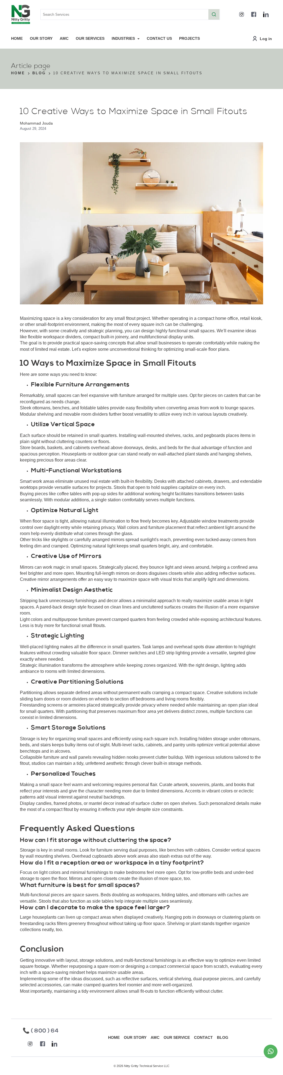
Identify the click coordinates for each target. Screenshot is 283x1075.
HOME (17, 38)
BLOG (222, 1037)
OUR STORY (41, 38)
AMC (64, 38)
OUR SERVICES (90, 38)
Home (18, 73)
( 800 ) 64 (45, 1031)
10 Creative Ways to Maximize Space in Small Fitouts (128, 73)
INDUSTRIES (124, 38)
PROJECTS (189, 38)
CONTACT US (159, 38)
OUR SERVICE (177, 1037)
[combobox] (130, 14)
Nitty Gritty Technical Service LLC (146, 1066)
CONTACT (203, 1037)
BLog (39, 73)
